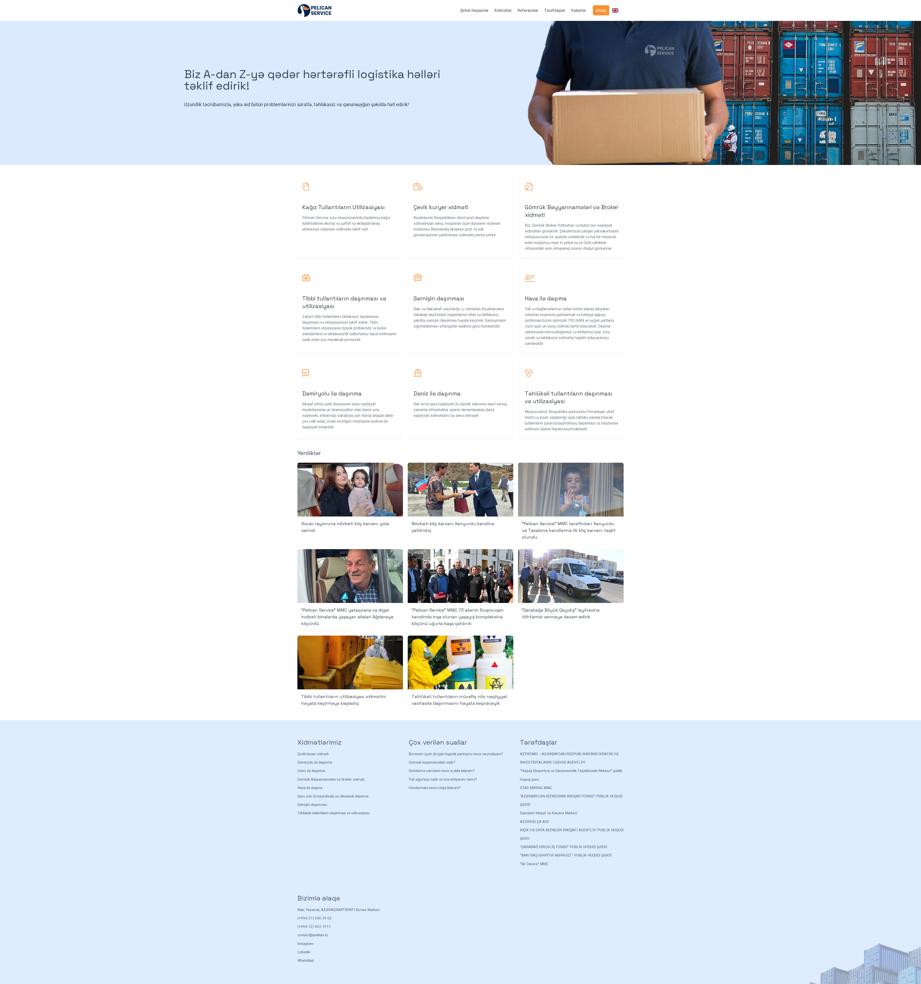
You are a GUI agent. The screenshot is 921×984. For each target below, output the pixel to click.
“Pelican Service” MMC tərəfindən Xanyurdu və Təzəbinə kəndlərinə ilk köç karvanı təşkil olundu (568, 530)
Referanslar (528, 10)
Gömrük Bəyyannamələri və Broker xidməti (330, 779)
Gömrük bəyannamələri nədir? (432, 762)
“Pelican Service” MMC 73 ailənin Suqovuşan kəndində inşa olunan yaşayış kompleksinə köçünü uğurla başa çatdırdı (458, 616)
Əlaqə (601, 10)
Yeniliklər (309, 453)
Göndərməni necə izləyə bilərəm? (435, 788)
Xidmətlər (503, 10)
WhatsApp (305, 960)
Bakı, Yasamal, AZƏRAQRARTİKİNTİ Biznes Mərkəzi (338, 910)
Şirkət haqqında (474, 10)
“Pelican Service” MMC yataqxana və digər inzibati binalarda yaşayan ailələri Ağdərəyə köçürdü (347, 616)
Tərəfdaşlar (554, 10)
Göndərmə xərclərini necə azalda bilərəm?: (442, 771)
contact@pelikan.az (312, 935)
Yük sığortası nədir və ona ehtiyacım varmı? (443, 779)
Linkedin (303, 952)
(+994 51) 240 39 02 (314, 918)
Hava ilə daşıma (309, 788)
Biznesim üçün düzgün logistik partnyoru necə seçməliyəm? (456, 754)
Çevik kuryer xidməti (313, 754)
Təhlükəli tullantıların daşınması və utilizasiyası (333, 813)
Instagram (305, 943)
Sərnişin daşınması (312, 804)
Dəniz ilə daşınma (311, 771)
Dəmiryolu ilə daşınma (314, 762)
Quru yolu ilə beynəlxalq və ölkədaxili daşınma (332, 796)
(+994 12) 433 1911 (314, 926)
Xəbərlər (578, 10)
